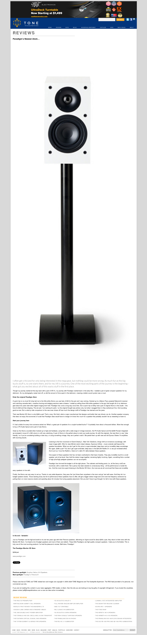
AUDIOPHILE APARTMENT (88, 27)
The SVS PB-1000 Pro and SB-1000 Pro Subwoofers (113, 621)
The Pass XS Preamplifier (22, 600)
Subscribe (69, 630)
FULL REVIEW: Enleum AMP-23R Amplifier (68, 603)
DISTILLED (103, 27)
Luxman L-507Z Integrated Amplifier (108, 600)
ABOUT (132, 27)
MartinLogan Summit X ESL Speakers (27, 603)
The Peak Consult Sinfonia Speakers (68, 615)
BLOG (67, 27)
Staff (49, 630)
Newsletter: (107, 630)
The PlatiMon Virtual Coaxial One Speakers (29, 618)
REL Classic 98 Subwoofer (64, 609)
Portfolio (61, 630)
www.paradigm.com (19, 556)
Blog (38, 630)
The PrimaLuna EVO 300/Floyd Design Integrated (113, 618)
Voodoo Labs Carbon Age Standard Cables (29, 609)
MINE (111, 27)
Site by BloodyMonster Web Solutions (53, 632)
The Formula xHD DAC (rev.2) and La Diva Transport (32, 615)
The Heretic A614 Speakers (105, 612)
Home (14, 630)
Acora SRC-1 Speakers (103, 606)
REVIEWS (58, 27)
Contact (76, 630)
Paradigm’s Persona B (31, 575)
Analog (54, 630)
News (33, 630)
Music (18, 630)
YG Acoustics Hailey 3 (62, 600)
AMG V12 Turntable (61, 606)
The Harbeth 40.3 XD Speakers (106, 615)
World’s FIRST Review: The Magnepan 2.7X (28, 606)
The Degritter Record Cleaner (107, 603)
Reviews (24, 33)
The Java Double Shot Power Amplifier (28, 612)
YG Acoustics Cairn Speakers (65, 612)
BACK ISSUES (122, 27)
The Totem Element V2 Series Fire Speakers (29, 621)
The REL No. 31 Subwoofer (64, 621)
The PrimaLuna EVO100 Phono (65, 618)
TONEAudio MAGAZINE (26, 23)
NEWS (50, 27)
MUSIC (75, 27)
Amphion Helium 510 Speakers (37, 572)
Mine (29, 630)
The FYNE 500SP (100, 609)
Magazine (44, 630)
